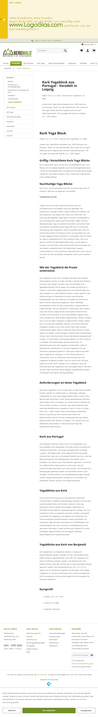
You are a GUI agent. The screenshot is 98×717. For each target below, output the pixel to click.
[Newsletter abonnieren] (92, 655)
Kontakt (10, 136)
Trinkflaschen (13, 99)
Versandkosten (42, 675)
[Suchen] (65, 50)
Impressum (53, 646)
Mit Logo (10, 112)
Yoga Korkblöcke (14, 102)
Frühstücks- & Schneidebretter (14, 86)
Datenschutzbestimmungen (83, 664)
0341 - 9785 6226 (13, 645)
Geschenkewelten (14, 117)
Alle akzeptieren (49, 710)
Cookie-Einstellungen (57, 633)
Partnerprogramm (33, 633)
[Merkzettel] (81, 50)
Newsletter (53, 640)
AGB (28, 652)
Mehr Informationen (27, 702)
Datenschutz (54, 643)
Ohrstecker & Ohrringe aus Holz (18, 91)
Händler (10, 131)
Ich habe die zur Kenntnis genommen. (83, 664)
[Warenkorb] (93, 50)
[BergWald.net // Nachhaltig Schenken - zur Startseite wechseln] (18, 58)
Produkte (10, 78)
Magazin (10, 122)
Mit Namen (11, 107)
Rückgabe (30, 646)
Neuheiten (11, 126)
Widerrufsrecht (32, 649)
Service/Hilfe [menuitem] (88, 45)
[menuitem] (52, 50)
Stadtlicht (11, 95)
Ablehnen (12, 710)
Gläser (10, 81)
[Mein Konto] (87, 50)
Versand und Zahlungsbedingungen (35, 641)
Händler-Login (54, 636)
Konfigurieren (86, 711)
